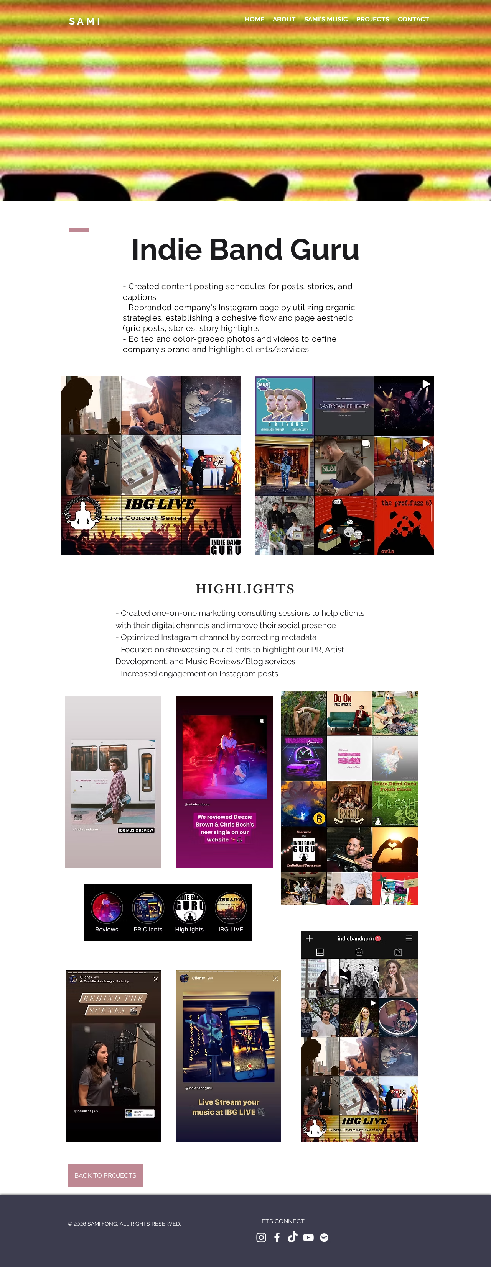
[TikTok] (292, 1237)
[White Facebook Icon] (276, 1237)
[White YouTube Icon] (308, 1237)
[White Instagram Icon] (261, 1237)
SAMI (85, 21)
